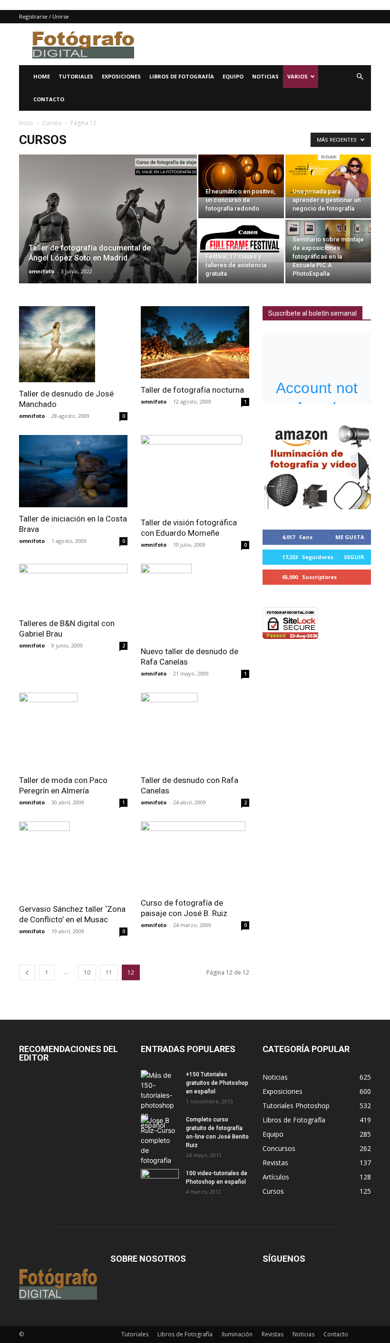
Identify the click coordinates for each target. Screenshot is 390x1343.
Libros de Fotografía (181, 76)
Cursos (51, 123)
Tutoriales (75, 76)
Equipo (233, 76)
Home (41, 76)
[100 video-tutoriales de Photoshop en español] (160, 1180)
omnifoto (41, 271)
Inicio (26, 123)
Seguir (354, 556)
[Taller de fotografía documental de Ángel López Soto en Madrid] (108, 232)
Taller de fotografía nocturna (192, 390)
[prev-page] (27, 972)
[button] (359, 76)
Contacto (48, 99)
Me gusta (349, 537)
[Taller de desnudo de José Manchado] (73, 344)
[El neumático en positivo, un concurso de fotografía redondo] (241, 176)
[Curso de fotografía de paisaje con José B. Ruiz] (195, 856)
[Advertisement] (259, 44)
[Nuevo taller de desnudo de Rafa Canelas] (195, 602)
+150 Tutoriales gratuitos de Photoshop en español (217, 1083)
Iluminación (237, 1334)
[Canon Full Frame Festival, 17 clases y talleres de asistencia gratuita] (241, 241)
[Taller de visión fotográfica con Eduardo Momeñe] (195, 473)
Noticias (265, 76)
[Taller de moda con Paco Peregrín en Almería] (73, 731)
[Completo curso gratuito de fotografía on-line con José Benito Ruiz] (160, 1140)
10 (87, 972)
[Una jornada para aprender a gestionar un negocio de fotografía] (328, 176)
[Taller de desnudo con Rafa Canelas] (195, 731)
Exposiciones (121, 76)
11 (109, 972)
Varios (297, 76)
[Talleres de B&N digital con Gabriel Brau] (73, 588)
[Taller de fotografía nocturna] (195, 342)
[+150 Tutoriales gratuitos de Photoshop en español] (160, 1100)
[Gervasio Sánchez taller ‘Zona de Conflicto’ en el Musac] (73, 859)
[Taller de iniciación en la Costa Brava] (73, 471)
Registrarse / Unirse (44, 16)
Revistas (272, 1334)
